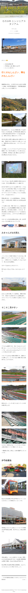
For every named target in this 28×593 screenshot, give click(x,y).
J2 (14, 31)
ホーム (7, 16)
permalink (17, 33)
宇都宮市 (13, 86)
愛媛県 (17, 31)
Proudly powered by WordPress (8, 589)
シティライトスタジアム (12, 350)
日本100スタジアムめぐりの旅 (16, 16)
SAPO (15, 28)
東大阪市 (23, 86)
